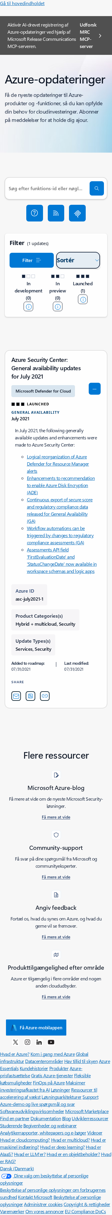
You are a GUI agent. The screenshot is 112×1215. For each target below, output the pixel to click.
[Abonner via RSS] (56, 213)
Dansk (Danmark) (17, 1168)
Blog (66, 1118)
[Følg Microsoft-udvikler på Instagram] (27, 1042)
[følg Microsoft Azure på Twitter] (15, 1042)
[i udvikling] (28, 306)
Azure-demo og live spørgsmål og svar (37, 1104)
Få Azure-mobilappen (41, 1027)
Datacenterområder (44, 1061)
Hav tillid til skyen (81, 1061)
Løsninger (60, 1090)
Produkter (59, 1068)
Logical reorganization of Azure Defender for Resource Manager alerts (58, 463)
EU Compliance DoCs (85, 1211)
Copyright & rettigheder (87, 1204)
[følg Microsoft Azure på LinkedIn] (39, 1042)
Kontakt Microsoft (35, 1197)
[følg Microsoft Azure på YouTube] (51, 1042)
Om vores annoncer (44, 1211)
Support (90, 1097)
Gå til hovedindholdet (22, 3)
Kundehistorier (34, 1068)
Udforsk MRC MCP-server (88, 35)
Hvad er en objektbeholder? (73, 1154)
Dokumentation (45, 1118)
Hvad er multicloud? (70, 1140)
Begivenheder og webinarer (50, 1125)
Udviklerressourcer (90, 1118)
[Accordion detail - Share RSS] (30, 696)
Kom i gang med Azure (52, 1054)
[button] (34, 213)
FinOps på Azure (49, 1082)
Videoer (94, 1132)
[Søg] (97, 188)
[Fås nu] (82, 299)
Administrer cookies (43, 1204)
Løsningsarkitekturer (61, 1097)
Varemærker (12, 1211)
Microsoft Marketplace (86, 1111)
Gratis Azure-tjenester (52, 1075)
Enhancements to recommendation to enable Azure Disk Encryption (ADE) (61, 485)
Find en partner (15, 1118)
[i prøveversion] (57, 306)
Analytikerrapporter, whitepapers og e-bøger (43, 1132)
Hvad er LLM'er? (30, 1154)
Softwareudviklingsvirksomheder (32, 1111)
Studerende (11, 1125)
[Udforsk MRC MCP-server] (77, 213)
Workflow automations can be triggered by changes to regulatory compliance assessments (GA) (60, 535)
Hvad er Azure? (14, 1054)
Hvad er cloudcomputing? (25, 1140)
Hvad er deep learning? (62, 1147)
